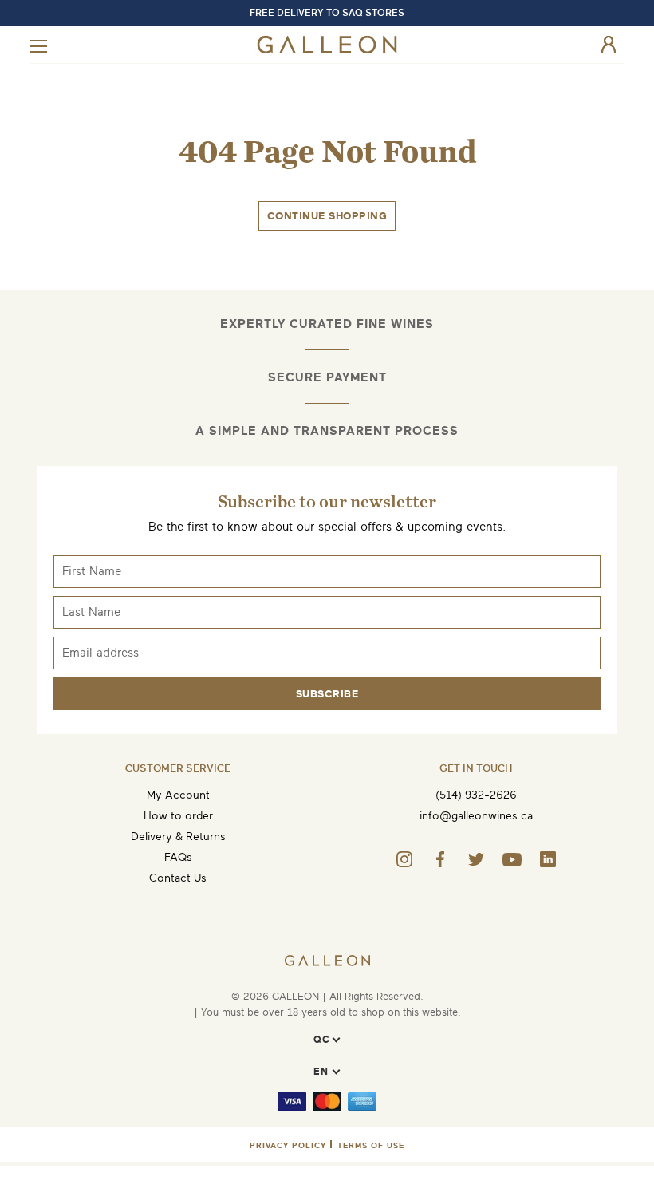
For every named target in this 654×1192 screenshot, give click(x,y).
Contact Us (178, 878)
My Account (178, 795)
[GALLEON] (327, 50)
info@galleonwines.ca (476, 816)
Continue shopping (327, 216)
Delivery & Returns (178, 837)
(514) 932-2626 (476, 795)
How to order (178, 816)
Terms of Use (370, 1145)
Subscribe (327, 694)
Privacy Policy (288, 1145)
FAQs (178, 857)
